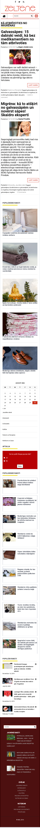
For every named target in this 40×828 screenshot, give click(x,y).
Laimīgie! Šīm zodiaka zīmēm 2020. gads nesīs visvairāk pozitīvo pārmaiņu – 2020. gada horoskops (24, 695)
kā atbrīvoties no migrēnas (27, 92)
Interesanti (6, 418)
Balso (20, 466)
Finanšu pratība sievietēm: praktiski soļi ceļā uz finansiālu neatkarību (21, 770)
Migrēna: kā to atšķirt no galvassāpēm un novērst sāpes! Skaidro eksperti (19, 109)
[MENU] (36, 15)
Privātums (21, 812)
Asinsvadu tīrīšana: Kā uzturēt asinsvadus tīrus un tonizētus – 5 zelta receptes (24, 709)
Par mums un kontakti (22, 809)
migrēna (12, 192)
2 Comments (21, 192)
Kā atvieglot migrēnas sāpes (18, 190)
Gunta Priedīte (24, 119)
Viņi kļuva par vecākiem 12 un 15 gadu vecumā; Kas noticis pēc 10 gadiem (24, 681)
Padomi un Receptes (15, 90)
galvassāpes (31, 90)
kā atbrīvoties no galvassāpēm (18, 187)
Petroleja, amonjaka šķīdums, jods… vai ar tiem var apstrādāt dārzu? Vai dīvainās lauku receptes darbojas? (20, 741)
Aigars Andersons (25, 47)
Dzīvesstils (11, 185)
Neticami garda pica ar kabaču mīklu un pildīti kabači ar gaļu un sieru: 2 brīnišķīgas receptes (21, 756)
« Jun (4, 408)
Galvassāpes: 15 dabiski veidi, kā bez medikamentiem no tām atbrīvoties (18, 37)
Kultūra (5, 429)
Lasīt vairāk (33, 85)
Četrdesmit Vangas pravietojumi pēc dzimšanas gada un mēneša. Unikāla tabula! (23, 667)
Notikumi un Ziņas (8, 440)
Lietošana (21, 807)
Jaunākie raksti (20, 185)
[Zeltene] (4, 16)
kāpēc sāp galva (19, 95)
